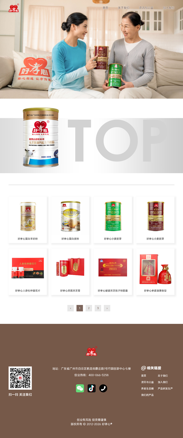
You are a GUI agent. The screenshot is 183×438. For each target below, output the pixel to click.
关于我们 (123, 8)
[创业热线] (103, 388)
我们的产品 (147, 395)
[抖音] (92, 388)
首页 (105, 8)
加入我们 (168, 8)
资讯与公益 (146, 8)
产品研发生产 (165, 388)
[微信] (80, 388)
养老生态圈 (147, 388)
